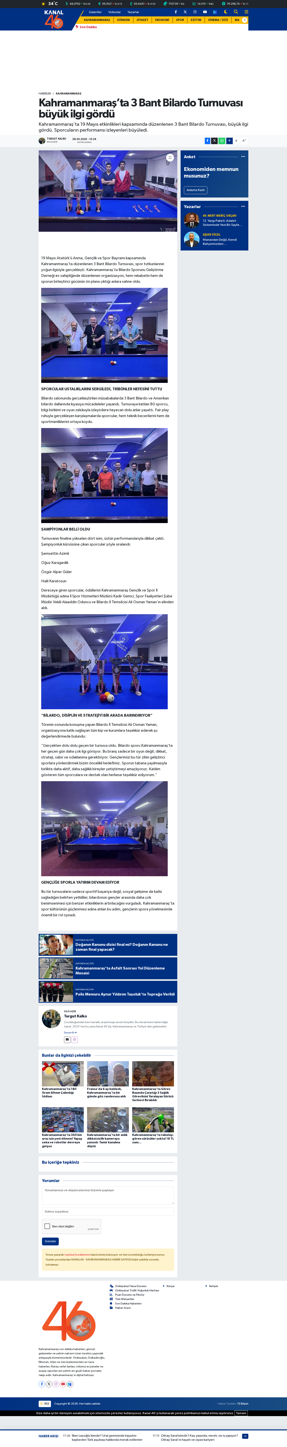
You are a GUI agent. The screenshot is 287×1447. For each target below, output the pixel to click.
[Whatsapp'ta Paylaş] (221, 141)
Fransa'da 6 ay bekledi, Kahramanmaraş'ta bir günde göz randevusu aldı (106, 1092)
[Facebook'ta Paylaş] (207, 141)
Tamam (241, 1413)
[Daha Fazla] (229, 141)
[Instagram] (74, 1040)
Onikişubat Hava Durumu (130, 1286)
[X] (49, 1384)
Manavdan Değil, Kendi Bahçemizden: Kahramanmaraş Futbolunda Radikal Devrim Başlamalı (223, 242)
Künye (171, 1286)
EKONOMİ (162, 20)
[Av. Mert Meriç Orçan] (192, 220)
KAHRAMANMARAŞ (97, 20)
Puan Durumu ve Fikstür (129, 1294)
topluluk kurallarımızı (77, 1254)
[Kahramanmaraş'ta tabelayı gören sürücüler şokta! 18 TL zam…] (153, 1119)
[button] (244, 20)
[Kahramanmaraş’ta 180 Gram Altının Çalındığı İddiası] (63, 1073)
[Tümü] (243, 157)
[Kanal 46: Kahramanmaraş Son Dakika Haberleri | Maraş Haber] (54, 19)
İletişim (213, 1286)
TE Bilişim (242, 1403)
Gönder (50, 1241)
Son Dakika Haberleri (128, 1303)
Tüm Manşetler (124, 1299)
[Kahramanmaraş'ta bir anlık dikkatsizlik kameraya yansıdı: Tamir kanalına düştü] (108, 1119)
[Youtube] (63, 1384)
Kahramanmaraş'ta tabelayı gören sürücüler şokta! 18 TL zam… (153, 1138)
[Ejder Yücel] (192, 239)
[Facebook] (42, 1384)
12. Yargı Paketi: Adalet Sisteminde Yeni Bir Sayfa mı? (221, 223)
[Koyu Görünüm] (226, 12)
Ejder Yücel (212, 234)
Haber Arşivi (123, 1307)
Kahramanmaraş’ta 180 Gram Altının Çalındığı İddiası (59, 1092)
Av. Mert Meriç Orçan (219, 215)
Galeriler (95, 12)
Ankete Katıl (196, 190)
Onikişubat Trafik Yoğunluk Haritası (137, 1290)
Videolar (114, 12)
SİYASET (142, 20)
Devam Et (69, 1033)
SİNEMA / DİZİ (218, 20)
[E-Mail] (67, 1040)
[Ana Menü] (244, 12)
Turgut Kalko (75, 1016)
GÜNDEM (123, 20)
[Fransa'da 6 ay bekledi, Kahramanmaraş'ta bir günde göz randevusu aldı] (108, 1073)
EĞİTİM (196, 20)
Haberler (45, 93)
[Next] (70, 1384)
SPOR (180, 20)
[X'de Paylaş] (214, 141)
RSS (46, 1403)
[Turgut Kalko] (51, 1018)
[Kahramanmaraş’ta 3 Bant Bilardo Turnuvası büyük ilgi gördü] (108, 191)
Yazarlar (133, 12)
